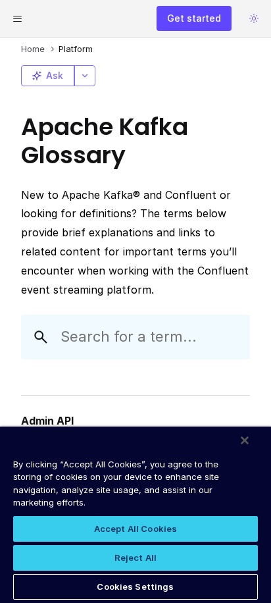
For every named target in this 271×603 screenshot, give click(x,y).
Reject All (135, 557)
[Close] (245, 440)
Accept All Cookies (135, 528)
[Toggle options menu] (85, 76)
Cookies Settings (135, 586)
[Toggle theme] (254, 18)
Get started (194, 18)
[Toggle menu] (17, 18)
